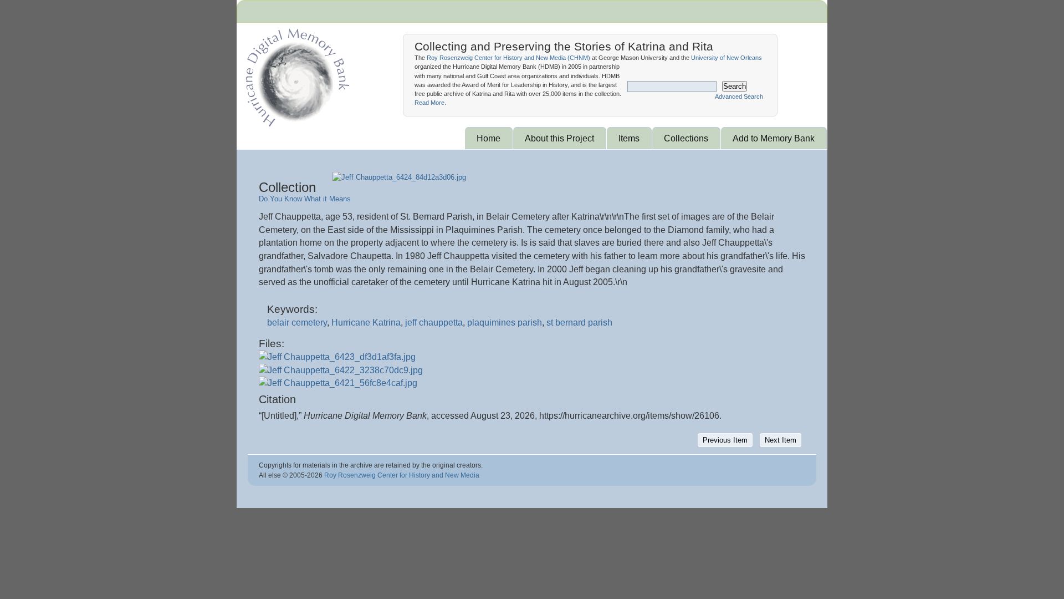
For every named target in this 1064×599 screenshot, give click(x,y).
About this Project (559, 138)
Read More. (430, 102)
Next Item (780, 440)
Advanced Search (739, 96)
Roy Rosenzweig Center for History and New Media (401, 475)
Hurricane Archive (295, 75)
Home (488, 138)
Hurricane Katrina (366, 322)
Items (629, 138)
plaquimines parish (504, 322)
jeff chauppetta (434, 322)
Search (734, 86)
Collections (686, 138)
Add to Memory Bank (774, 138)
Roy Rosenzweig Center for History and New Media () (508, 57)
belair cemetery (297, 322)
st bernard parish (579, 322)
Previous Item (725, 440)
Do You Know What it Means (305, 199)
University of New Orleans (726, 57)
